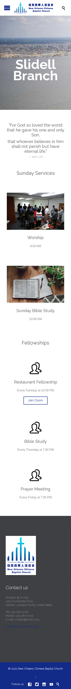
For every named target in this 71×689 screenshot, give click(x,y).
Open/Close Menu (7, 8)
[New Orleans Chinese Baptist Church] (37, 8)
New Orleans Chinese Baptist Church (40, 668)
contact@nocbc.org (27, 619)
